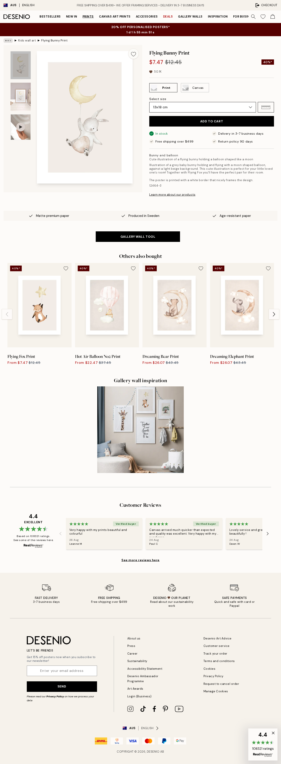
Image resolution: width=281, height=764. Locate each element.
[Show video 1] (21, 127)
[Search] (253, 17)
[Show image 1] (21, 65)
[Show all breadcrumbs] (8, 40)
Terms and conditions (219, 661)
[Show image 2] (21, 97)
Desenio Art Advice (218, 638)
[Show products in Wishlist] (263, 16)
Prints (88, 16)
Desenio (153, 751)
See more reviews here (140, 560)
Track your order (215, 653)
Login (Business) (139, 696)
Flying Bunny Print (54, 40)
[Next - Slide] (274, 314)
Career (132, 653)
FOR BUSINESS (244, 16)
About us (133, 638)
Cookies (210, 669)
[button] (266, 107)
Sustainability (137, 661)
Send (62, 686)
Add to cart (211, 121)
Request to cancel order (221, 684)
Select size (157, 99)
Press (131, 646)
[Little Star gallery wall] (140, 429)
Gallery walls (190, 16)
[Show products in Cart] (272, 16)
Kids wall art (27, 40)
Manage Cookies (216, 691)
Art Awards (135, 689)
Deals (168, 16)
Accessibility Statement (144, 669)
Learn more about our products (172, 194)
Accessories (147, 16)
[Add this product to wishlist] (133, 53)
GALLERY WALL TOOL (138, 237)
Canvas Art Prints (115, 16)
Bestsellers (50, 16)
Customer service (217, 646)
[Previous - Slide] (7, 314)
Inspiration (218, 16)
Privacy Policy (55, 696)
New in (71, 16)
